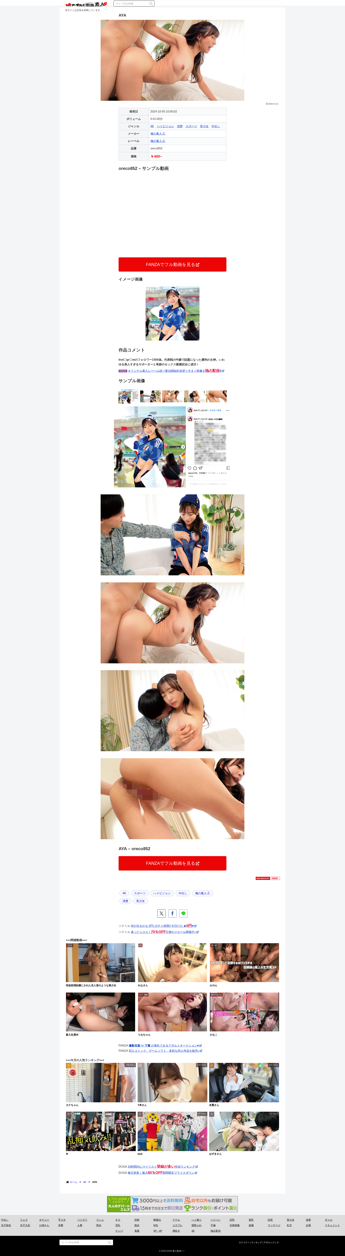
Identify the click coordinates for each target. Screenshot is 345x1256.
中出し (215, 126)
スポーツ (191, 126)
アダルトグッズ (271, 1242)
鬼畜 (136, 1230)
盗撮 (251, 1225)
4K (152, 126)
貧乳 (251, 1219)
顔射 (136, 1219)
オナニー (44, 1219)
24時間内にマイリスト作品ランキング (161, 1166)
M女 (155, 1225)
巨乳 (232, 1219)
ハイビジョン (165, 126)
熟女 (98, 1225)
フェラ (24, 1219)
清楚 (180, 126)
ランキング (256, 1242)
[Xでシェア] (161, 913)
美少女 (204, 126)
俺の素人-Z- (157, 133)
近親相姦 (235, 1225)
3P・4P (157, 1230)
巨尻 (270, 1219)
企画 (308, 1225)
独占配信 (216, 1230)
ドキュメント (332, 1225)
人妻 (79, 1225)
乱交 (289, 1225)
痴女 (136, 1225)
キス (117, 1219)
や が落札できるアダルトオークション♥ (164, 1045)
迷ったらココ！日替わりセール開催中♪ (163, 931)
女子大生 (25, 1225)
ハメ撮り (197, 1219)
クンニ (100, 1219)
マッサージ (274, 1225)
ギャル (328, 1219)
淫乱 (117, 1225)
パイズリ (82, 1219)
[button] (151, 4)
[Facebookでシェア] (172, 913)
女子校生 (6, 1225)
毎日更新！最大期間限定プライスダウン (161, 1172)
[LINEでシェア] (183, 913)
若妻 (60, 1225)
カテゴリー (244, 1242)
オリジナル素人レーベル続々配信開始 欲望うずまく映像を (174, 370)
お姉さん (44, 1225)
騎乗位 (157, 1219)
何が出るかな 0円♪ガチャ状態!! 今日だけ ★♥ (162, 925)
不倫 (213, 1225)
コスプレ (177, 1225)
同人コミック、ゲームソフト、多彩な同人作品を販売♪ (164, 1050)
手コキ (62, 1219)
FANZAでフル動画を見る (170, 264)
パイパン (216, 1219)
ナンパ (119, 1230)
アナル (176, 1219)
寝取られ (197, 1225)
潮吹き (176, 1230)
